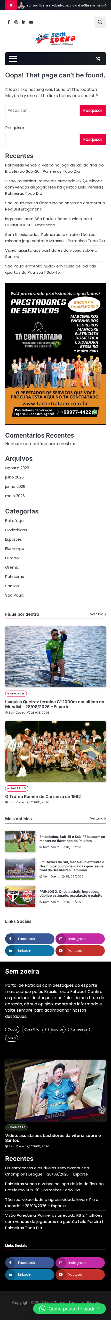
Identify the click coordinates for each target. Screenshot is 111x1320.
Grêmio (12, 567)
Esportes (13, 539)
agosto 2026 (17, 467)
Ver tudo (96, 614)
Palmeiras (14, 576)
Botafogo (14, 520)
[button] (69, 1308)
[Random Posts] (98, 59)
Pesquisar (15, 128)
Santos (12, 586)
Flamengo (14, 548)
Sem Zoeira (17, 712)
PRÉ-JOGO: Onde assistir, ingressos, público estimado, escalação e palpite (70, 893)
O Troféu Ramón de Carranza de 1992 (43, 796)
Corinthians (16, 530)
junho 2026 (15, 486)
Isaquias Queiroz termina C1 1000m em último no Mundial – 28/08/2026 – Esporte (54, 704)
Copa (12, 1029)
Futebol (12, 558)
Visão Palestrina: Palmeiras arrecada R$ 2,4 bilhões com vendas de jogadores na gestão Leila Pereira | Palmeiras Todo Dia (54, 187)
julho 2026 (14, 477)
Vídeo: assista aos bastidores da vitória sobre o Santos (53, 1138)
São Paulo (14, 595)
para (11, 1038)
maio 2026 (15, 495)
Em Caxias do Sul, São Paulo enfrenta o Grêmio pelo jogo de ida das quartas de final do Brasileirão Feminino (71, 866)
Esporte (57, 1029)
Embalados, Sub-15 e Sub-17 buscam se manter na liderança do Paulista (72, 839)
